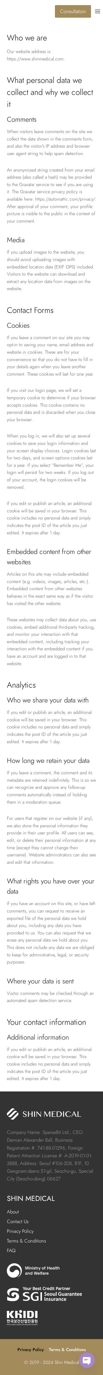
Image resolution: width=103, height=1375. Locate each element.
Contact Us (18, 1221)
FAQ (11, 1250)
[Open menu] (98, 11)
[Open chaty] (87, 1360)
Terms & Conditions (26, 1240)
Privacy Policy (20, 1231)
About (13, 1211)
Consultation (73, 11)
